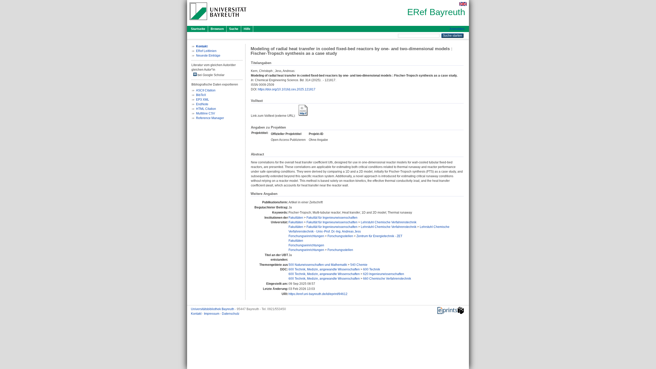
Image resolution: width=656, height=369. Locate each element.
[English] (463, 4)
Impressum (212, 313)
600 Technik (371, 269)
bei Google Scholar (210, 75)
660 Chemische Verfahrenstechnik (387, 278)
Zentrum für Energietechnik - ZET (379, 236)
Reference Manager (210, 118)
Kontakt (196, 313)
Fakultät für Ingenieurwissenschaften (331, 217)
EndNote (202, 104)
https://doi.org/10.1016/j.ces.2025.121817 (286, 89)
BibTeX (201, 95)
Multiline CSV (205, 113)
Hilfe (247, 29)
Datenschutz (230, 313)
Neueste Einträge (208, 55)
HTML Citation (206, 109)
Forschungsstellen (340, 236)
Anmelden (456, 29)
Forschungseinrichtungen (306, 236)
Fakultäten (296, 217)
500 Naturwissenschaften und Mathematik (318, 265)
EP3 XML (202, 99)
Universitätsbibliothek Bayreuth (213, 309)
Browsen (217, 29)
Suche (233, 29)
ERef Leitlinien (206, 51)
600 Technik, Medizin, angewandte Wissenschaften (324, 269)
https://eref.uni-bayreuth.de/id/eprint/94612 (318, 294)
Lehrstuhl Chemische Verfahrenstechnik (388, 222)
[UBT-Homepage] (218, 21)
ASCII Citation (206, 90)
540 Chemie (358, 265)
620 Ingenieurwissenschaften (383, 274)
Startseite (198, 29)
